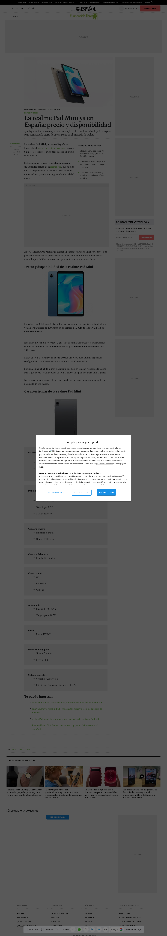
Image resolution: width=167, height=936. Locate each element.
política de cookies (104, 463)
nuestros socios (78, 448)
